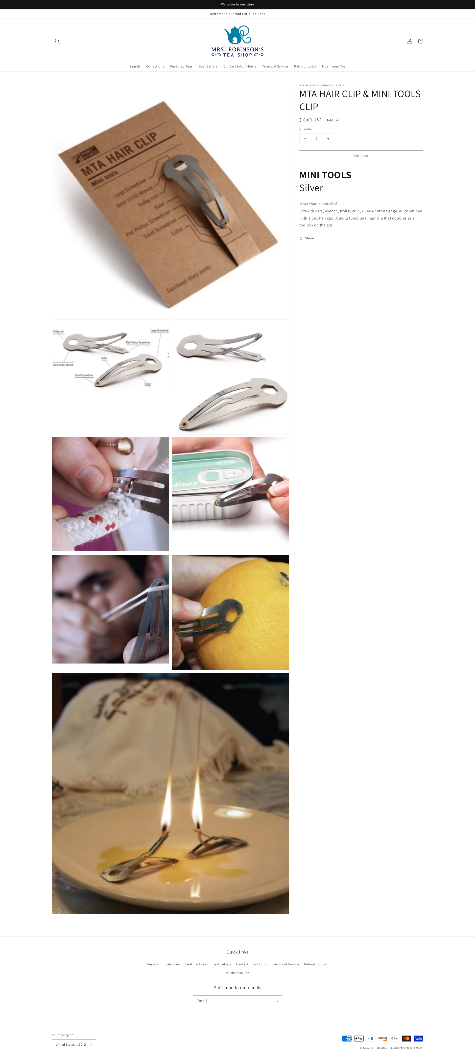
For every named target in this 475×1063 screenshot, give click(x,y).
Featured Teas (196, 964)
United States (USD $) (71, 1044)
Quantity (305, 129)
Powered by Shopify (411, 1047)
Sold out (361, 155)
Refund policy (315, 964)
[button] (57, 41)
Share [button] (309, 238)
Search (152, 964)
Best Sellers (222, 964)
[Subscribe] (276, 1001)
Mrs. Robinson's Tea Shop (384, 1047)
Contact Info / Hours (252, 964)
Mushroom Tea (237, 973)
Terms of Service (286, 964)
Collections (172, 964)
